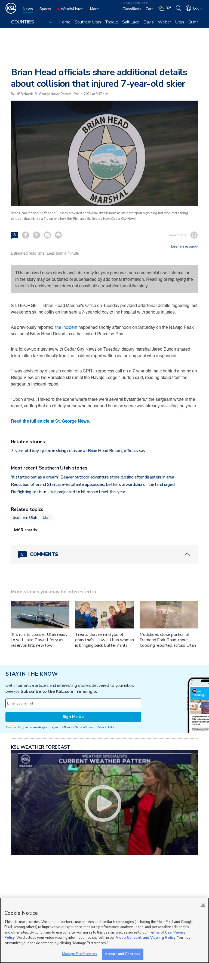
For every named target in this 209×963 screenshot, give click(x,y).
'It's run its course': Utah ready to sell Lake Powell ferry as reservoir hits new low (39, 639)
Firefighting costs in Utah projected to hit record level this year (68, 492)
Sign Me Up (73, 716)
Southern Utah (88, 22)
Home (64, 22)
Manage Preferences (79, 954)
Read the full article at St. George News (50, 421)
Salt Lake (130, 22)
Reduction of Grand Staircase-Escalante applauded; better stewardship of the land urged (92, 484)
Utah (179, 22)
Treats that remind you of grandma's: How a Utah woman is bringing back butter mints (104, 639)
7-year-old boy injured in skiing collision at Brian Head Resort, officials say (78, 451)
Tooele (111, 22)
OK (203, 905)
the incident (66, 327)
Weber (164, 22)
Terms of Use (83, 727)
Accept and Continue (122, 954)
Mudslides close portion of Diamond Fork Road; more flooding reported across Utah (168, 639)
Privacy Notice (105, 727)
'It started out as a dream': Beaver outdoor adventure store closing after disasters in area (92, 477)
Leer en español (184, 246)
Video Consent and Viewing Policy (146, 937)
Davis (149, 22)
